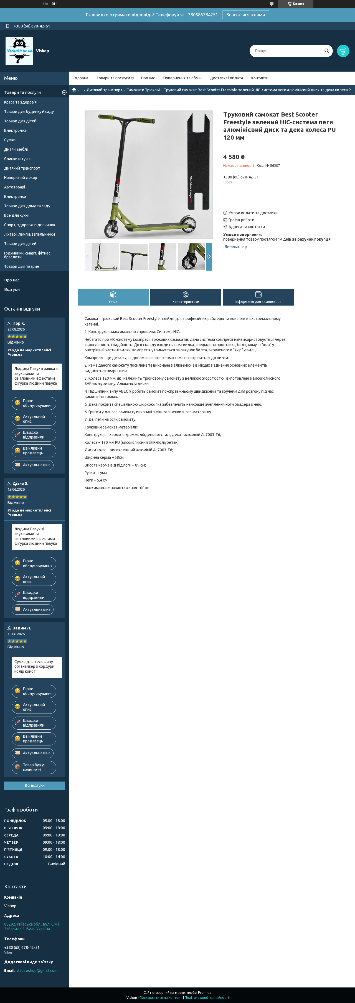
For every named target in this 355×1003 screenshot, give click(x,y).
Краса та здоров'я (20, 102)
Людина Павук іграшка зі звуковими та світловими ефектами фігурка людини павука (36, 375)
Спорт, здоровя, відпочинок (29, 225)
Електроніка (15, 130)
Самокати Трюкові (143, 90)
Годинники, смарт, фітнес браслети (27, 255)
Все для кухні (16, 215)
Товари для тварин (21, 266)
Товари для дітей (20, 121)
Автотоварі (14, 187)
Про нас (148, 78)
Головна (80, 78)
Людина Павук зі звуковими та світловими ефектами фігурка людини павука (35, 536)
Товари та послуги (113, 78)
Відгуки (12, 289)
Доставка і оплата (226, 78)
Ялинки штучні (17, 159)
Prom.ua (204, 992)
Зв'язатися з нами (246, 14)
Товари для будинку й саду (29, 111)
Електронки (15, 196)
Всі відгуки (35, 785)
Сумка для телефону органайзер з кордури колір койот (34, 666)
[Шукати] (326, 51)
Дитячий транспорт (105, 90)
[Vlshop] (19, 50)
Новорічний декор (20, 177)
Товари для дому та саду (27, 206)
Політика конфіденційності (207, 997)
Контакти (259, 78)
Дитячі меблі (16, 149)
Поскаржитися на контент (161, 997)
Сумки (10, 140)
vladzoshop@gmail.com (36, 970)
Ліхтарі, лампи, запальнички (29, 234)
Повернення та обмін (182, 78)
